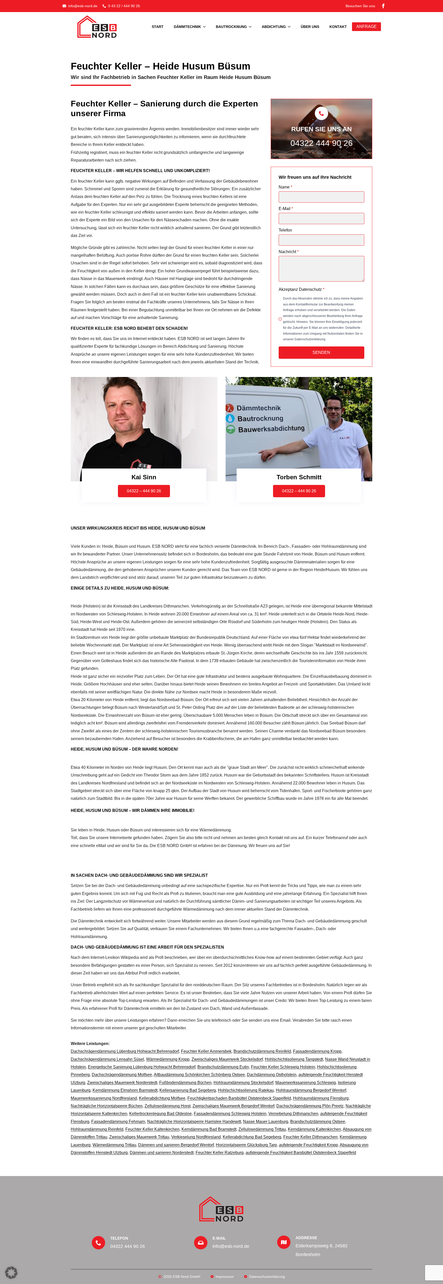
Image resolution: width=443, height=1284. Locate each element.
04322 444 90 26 (321, 143)
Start (158, 27)
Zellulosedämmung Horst (167, 1106)
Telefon (285, 230)
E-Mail (286, 209)
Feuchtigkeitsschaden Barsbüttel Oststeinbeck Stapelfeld (239, 1098)
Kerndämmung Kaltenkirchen (314, 1129)
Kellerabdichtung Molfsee (162, 1098)
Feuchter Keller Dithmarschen (310, 1137)
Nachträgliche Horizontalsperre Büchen (107, 1106)
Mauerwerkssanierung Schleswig (305, 1082)
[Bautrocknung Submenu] (252, 27)
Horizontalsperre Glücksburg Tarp (246, 1145)
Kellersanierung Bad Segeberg (187, 1090)
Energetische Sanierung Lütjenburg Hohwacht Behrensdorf (141, 1067)
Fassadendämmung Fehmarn (118, 1121)
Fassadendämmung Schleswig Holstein (230, 1113)
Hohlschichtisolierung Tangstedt (294, 1059)
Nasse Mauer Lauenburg (265, 1121)
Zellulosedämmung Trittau (262, 1129)
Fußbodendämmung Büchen (185, 1082)
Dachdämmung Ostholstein (271, 1074)
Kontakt (338, 27)
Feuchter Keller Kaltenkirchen (152, 1129)
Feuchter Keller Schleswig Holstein (283, 1067)
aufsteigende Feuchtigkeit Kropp (308, 1145)
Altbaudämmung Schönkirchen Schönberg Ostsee (199, 1074)
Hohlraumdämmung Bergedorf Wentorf (311, 1090)
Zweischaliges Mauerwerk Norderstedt (122, 1082)
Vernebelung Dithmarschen (293, 1113)
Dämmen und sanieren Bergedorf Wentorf (176, 1145)
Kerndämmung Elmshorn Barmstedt (125, 1090)
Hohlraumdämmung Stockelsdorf (243, 1082)
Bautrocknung (231, 27)
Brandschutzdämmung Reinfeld (262, 1051)
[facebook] (383, 6)
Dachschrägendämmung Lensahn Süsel (107, 1059)
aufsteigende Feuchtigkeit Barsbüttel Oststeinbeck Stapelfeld (301, 1152)
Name (285, 187)
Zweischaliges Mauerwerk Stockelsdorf (227, 1059)
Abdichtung (274, 27)
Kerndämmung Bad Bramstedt (209, 1129)
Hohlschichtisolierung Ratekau (246, 1090)
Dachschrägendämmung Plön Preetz (310, 1106)
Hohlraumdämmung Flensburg (321, 1098)
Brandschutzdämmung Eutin (223, 1067)
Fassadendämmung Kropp (317, 1051)
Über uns (310, 27)
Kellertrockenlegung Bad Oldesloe (160, 1113)
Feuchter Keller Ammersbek (206, 1051)
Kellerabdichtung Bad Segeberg (252, 1137)
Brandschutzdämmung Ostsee (317, 1121)
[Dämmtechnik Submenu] (206, 27)
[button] (11, 1272)
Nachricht (289, 252)
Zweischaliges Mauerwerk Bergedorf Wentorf (233, 1106)
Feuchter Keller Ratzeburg (220, 1152)
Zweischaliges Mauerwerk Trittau (139, 1137)
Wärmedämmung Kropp (167, 1059)
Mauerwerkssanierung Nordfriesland (104, 1098)
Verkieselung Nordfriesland (196, 1137)
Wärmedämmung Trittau (114, 1145)
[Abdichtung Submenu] (291, 27)
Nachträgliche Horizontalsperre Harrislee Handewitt (194, 1121)
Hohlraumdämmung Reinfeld (97, 1129)
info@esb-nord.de (231, 1246)
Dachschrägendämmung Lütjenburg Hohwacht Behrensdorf (125, 1051)
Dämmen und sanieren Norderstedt (162, 1152)
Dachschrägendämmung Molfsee (122, 1074)
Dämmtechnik (187, 27)
